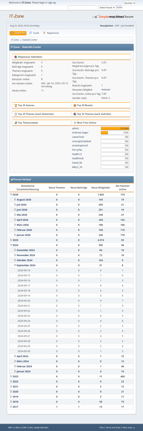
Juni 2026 (22, 209)
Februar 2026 (24, 230)
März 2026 (23, 224)
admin (75, 128)
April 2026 (22, 219)
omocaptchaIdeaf (81, 141)
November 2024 (26, 255)
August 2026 (24, 199)
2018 (15, 401)
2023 (15, 376)
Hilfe (101, 427)
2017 (15, 406)
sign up (52, 2)
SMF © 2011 (28, 427)
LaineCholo (78, 136)
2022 (15, 381)
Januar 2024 (24, 371)
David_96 (77, 162)
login (42, 2)
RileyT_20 (77, 167)
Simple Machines (41, 427)
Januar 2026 (24, 235)
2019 (15, 396)
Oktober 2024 (24, 260)
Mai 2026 (22, 214)
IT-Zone (16, 16)
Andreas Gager (80, 132)
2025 (15, 240)
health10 (77, 154)
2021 (15, 386)
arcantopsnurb (80, 145)
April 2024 (22, 356)
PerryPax (77, 149)
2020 (15, 391)
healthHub (78, 158)
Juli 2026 (22, 204)
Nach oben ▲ (129, 427)
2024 (15, 245)
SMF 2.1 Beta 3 (14, 427)
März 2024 (23, 361)
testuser (106, 89)
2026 (15, 194)
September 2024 (26, 265)
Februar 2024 (24, 366)
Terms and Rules (113, 427)
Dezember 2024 (26, 250)
